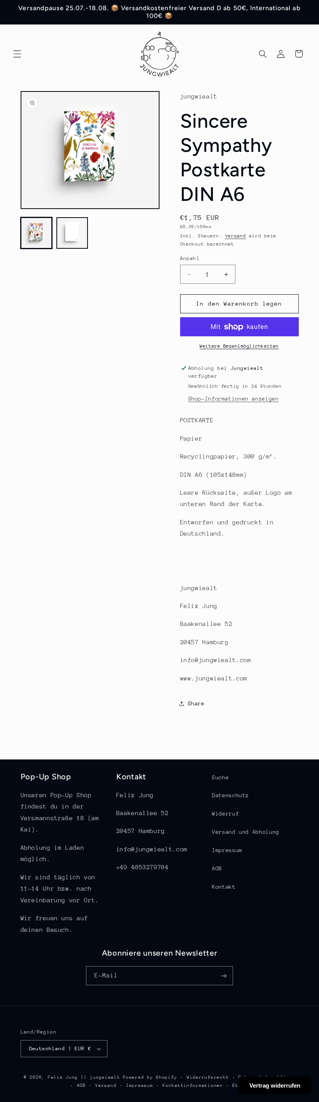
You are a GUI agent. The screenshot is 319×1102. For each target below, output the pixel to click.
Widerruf (225, 813)
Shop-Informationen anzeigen (233, 398)
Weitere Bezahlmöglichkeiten (239, 346)
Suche (220, 777)
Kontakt (223, 887)
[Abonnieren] (224, 975)
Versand (235, 236)
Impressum (227, 850)
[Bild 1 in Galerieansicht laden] (37, 233)
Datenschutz (230, 795)
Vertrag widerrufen (274, 1085)
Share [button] (196, 703)
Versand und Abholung (245, 832)
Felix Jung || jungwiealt (84, 1077)
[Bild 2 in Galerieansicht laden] (72, 233)
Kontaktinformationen (193, 1085)
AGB (217, 868)
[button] (17, 54)
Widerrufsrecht (208, 1077)
